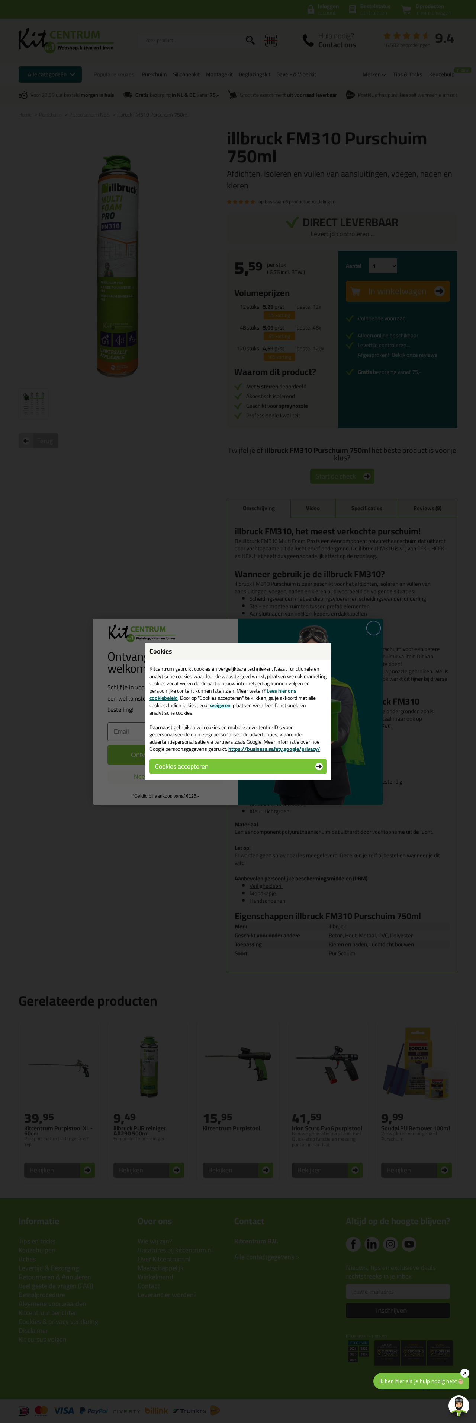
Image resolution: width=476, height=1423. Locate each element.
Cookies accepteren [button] (181, 766)
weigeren (220, 705)
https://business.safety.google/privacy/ (274, 749)
